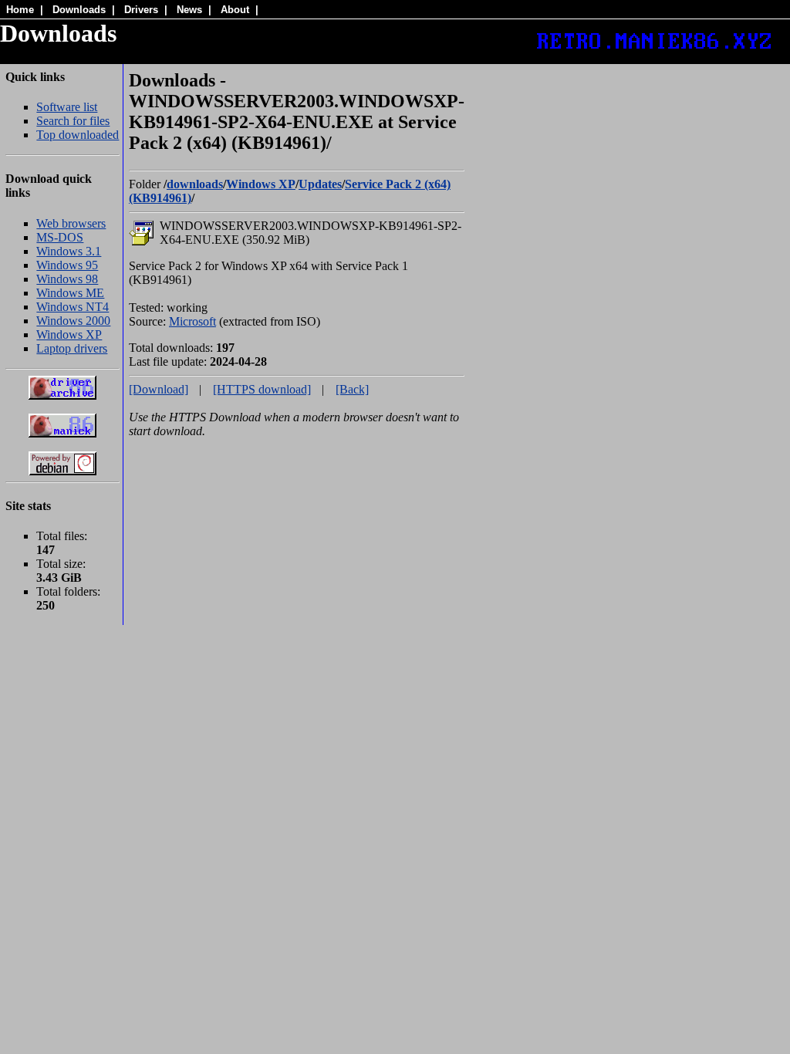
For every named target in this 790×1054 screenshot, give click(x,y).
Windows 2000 (73, 320)
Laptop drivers (71, 348)
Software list (66, 106)
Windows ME (70, 292)
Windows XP (69, 334)
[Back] (352, 389)
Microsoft (192, 321)
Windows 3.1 (68, 251)
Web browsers (71, 223)
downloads (195, 184)
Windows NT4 (72, 306)
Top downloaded (77, 134)
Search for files (73, 120)
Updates (320, 184)
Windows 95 (67, 265)
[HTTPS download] (262, 389)
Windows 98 (67, 278)
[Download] (158, 389)
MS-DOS (59, 237)
